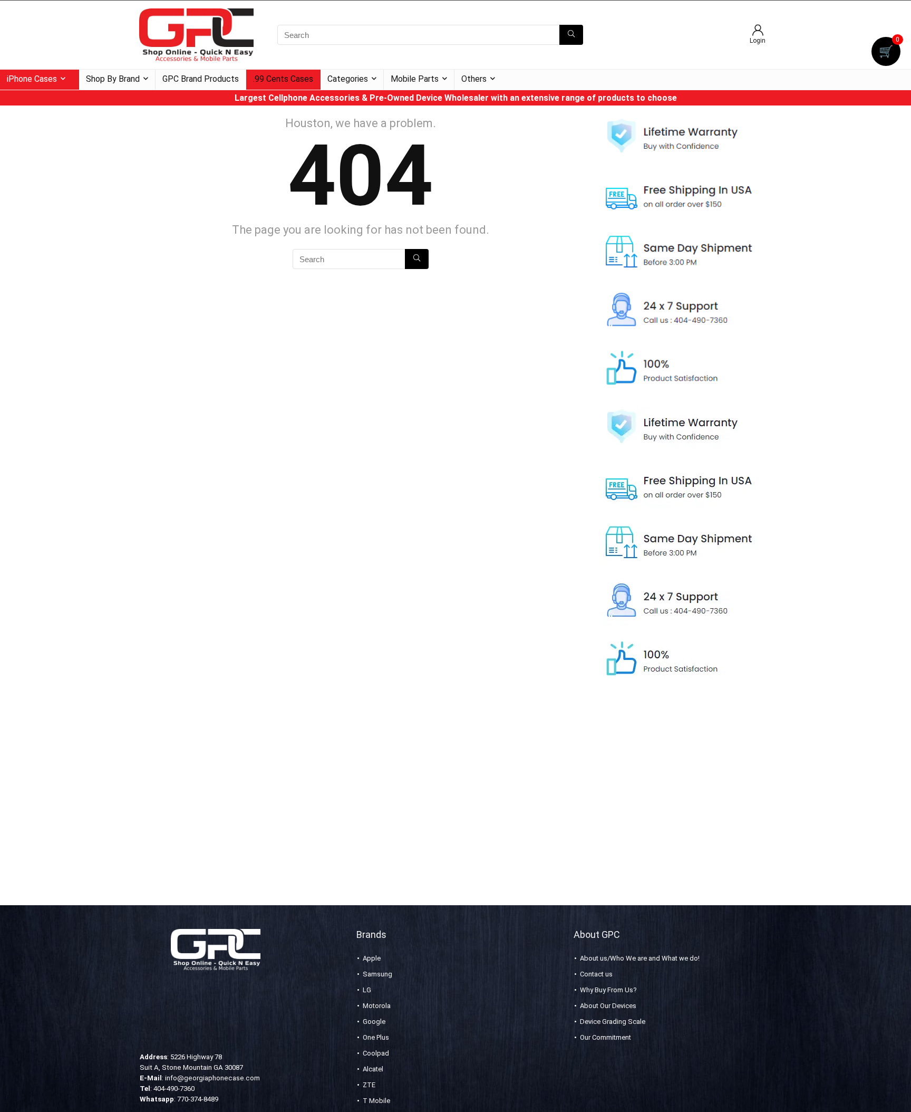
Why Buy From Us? (608, 990)
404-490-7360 (174, 1088)
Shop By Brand (113, 79)
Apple (372, 958)
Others (474, 79)
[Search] (571, 35)
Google (374, 1021)
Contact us (596, 974)
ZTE (369, 1085)
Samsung (377, 974)
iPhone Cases (32, 79)
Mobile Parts (415, 79)
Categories (347, 79)
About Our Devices (608, 1006)
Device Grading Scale (612, 1021)
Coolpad (376, 1053)
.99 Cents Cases (283, 79)
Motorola (377, 1006)
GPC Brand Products (200, 79)
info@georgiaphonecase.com (212, 1078)
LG (367, 990)
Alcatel (373, 1069)
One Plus (376, 1037)
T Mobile (376, 1101)
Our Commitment (605, 1037)
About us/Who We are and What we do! (640, 958)
